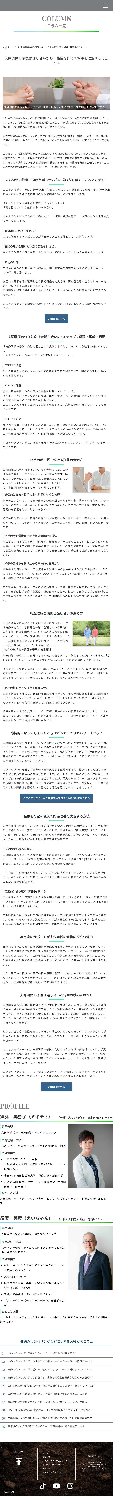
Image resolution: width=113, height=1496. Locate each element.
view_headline (105, 5)
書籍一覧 (46, 1457)
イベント (46, 1468)
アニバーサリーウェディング (54, 1460)
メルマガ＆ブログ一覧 (52, 1472)
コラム (13, 47)
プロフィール (48, 1453)
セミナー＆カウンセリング (54, 1464)
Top (5, 47)
